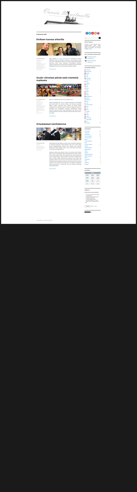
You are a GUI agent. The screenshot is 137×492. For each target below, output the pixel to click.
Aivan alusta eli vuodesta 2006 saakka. (92, 194)
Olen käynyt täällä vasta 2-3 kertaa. (92, 200)
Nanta (37, 109)
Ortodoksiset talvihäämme (51, 124)
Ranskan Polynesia (89, 104)
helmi (92, 175)
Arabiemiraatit (88, 71)
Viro (87, 121)
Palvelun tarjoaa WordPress (48, 220)
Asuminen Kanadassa (88, 136)
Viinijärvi (42, 148)
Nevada (37, 68)
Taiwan (87, 114)
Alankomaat (88, 69)
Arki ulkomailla (87, 134)
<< (85, 172)
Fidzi (87, 81)
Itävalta (87, 88)
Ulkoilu (86, 157)
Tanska (87, 116)
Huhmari (39, 146)
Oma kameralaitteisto (88, 147)
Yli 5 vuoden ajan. (89, 195)
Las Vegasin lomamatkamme (63, 58)
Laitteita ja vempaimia (88, 144)
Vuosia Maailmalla (39, 220)
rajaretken (63, 102)
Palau (87, 101)
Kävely (86, 142)
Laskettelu (86, 146)
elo (92, 181)
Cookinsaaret (88, 78)
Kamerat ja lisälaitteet (88, 141)
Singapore (88, 111)
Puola (87, 103)
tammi (87, 175)
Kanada (87, 91)
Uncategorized (87, 159)
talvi (40, 148)
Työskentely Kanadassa (89, 154)
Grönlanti (88, 83)
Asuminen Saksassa (88, 137)
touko (92, 178)
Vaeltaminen (87, 162)
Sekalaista (38, 144)
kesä (98, 178)
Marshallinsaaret (89, 96)
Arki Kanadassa (87, 131)
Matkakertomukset (39, 60)
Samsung (40, 109)
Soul (37, 110)
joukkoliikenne (39, 104)
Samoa (87, 109)
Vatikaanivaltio (88, 119)
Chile (87, 76)
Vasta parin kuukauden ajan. (91, 199)
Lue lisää (90, 48)
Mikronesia (88, 99)
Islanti (87, 84)
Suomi (37, 148)
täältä (53, 99)
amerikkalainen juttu (40, 63)
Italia (87, 86)
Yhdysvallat (38, 61)
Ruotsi (87, 106)
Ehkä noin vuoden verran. (90, 197)
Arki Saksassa (87, 132)
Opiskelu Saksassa (88, 149)
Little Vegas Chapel (39, 66)
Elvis (45, 63)
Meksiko (87, 98)
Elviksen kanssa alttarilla (50, 39)
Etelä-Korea (38, 103)
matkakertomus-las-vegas (41, 67)
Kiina (87, 93)
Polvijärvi (43, 147)
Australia (87, 73)
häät (41, 103)
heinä (87, 181)
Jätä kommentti (39, 69)
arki (37, 146)
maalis (97, 175)
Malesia (87, 94)
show (43, 109)
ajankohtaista (38, 62)
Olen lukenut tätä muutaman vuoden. (92, 196)
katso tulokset (94, 206)
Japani (87, 89)
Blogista (86, 139)
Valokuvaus (86, 164)
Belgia (87, 74)
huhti (87, 178)
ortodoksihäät (38, 147)
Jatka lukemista (52, 69)
